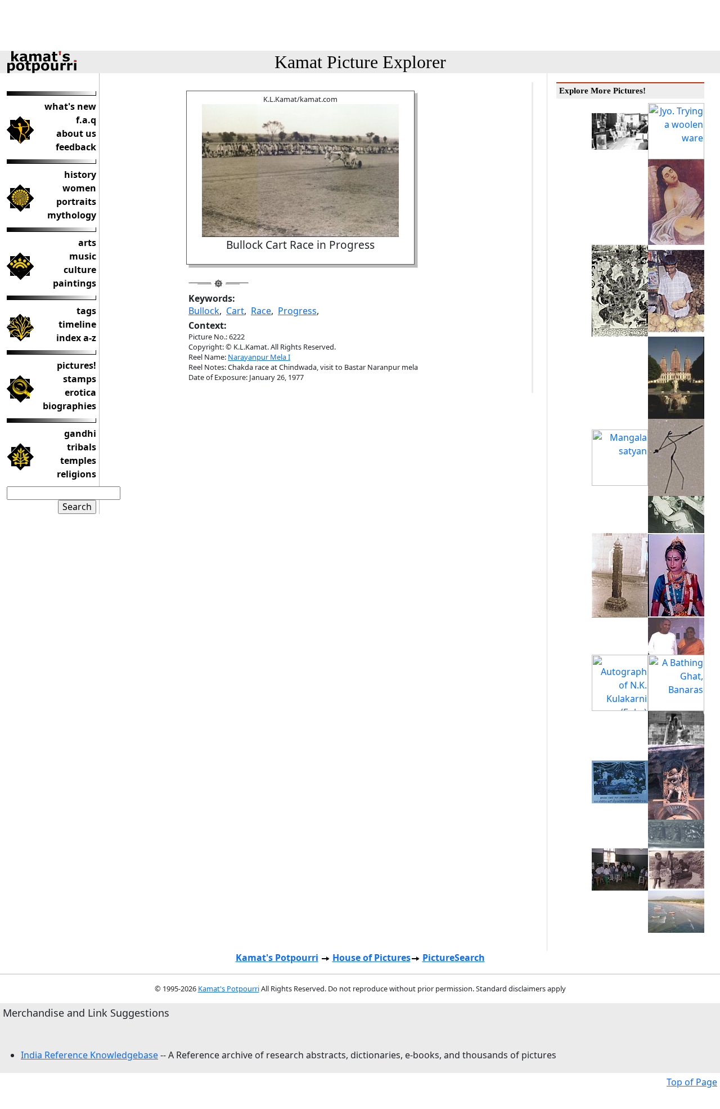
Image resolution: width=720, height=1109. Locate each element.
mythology (71, 215)
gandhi (80, 433)
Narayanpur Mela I (259, 357)
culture (80, 269)
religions (76, 474)
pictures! (76, 365)
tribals (81, 447)
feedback (76, 147)
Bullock (203, 311)
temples (78, 460)
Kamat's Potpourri (277, 957)
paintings (74, 283)
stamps (79, 379)
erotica (80, 392)
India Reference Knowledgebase (89, 1055)
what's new (70, 106)
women (79, 188)
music (82, 256)
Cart (235, 311)
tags (86, 311)
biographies (69, 406)
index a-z (76, 338)
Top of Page (692, 1082)
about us (76, 133)
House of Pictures (371, 957)
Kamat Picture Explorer (360, 62)
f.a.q (86, 120)
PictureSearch (453, 957)
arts (87, 242)
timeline (77, 324)
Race (261, 311)
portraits (76, 201)
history (80, 174)
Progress (297, 311)
